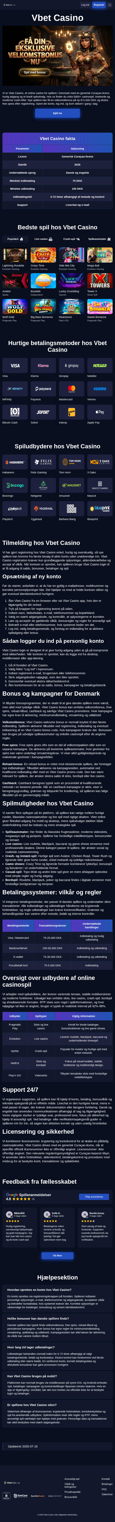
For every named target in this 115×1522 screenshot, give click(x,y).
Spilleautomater (97, 239)
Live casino (41, 239)
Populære (13, 239)
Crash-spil (69, 239)
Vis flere (57, 1255)
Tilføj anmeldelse (94, 1197)
